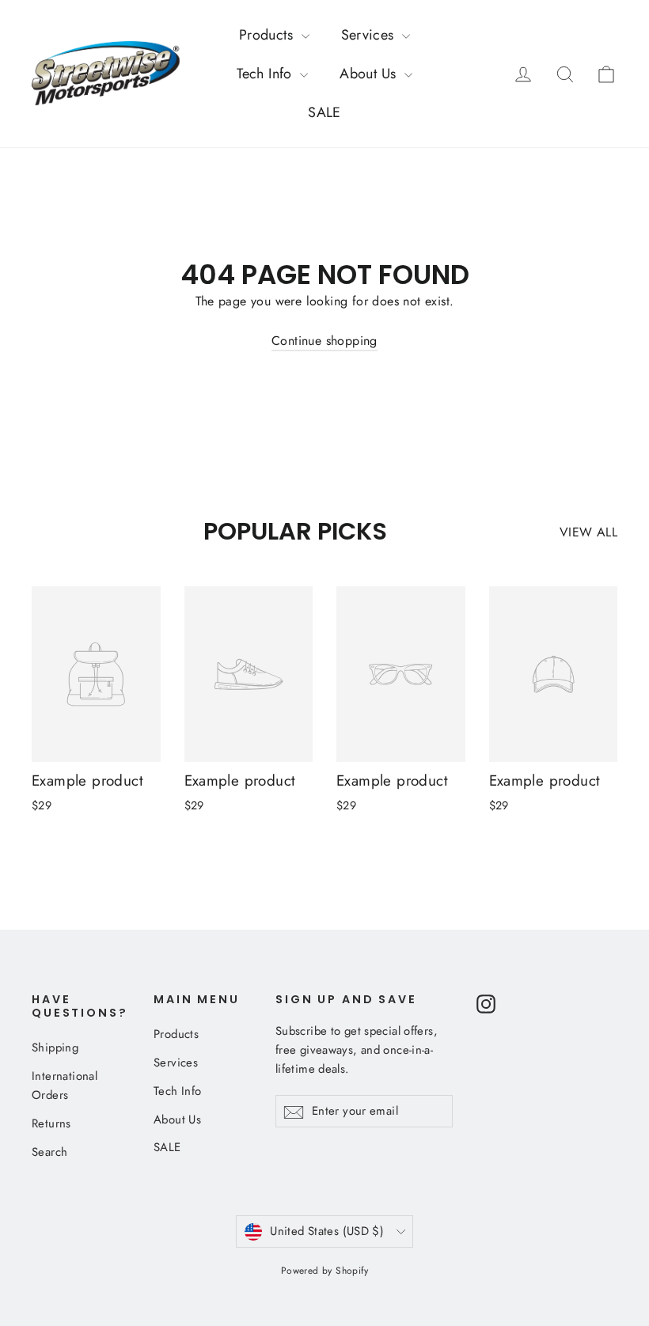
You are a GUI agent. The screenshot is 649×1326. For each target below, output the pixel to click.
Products (268, 35)
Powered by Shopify (324, 1270)
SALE (324, 112)
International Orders (64, 1085)
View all (588, 532)
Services (370, 35)
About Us (370, 73)
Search (49, 1152)
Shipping (55, 1047)
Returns (51, 1123)
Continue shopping (324, 341)
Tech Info (266, 73)
